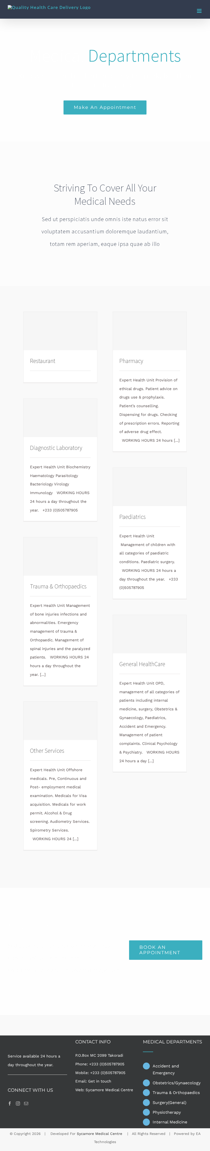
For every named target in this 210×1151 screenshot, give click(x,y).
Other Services (47, 750)
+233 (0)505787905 (106, 1064)
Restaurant (42, 360)
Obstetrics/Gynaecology (177, 1082)
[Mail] (26, 1103)
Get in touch (99, 1081)
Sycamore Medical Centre (109, 1090)
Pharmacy (131, 360)
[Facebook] (10, 1103)
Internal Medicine (170, 1122)
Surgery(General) (169, 1102)
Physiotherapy (167, 1112)
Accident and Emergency (166, 1069)
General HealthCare (142, 664)
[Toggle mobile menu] (199, 11)
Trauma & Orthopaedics (58, 586)
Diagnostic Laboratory (56, 447)
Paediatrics (132, 516)
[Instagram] (18, 1103)
